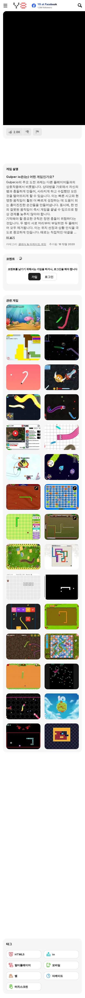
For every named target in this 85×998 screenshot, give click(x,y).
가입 (34, 276)
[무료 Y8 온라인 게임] (20, 5)
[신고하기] (37, 132)
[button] (10, 237)
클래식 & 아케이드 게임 (32, 244)
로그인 (49, 276)
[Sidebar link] (5, 5)
